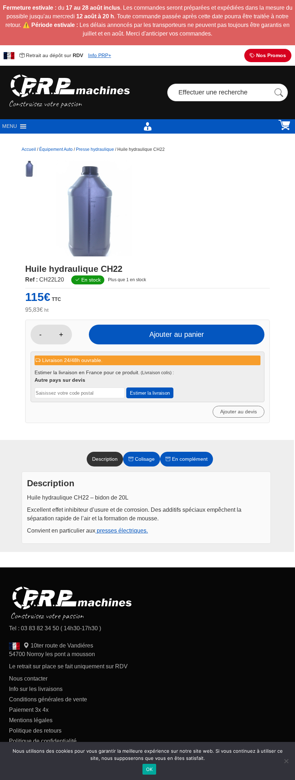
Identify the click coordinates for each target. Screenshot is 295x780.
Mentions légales (31, 720)
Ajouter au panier (176, 334)
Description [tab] (105, 459)
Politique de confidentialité (43, 741)
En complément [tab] (189, 459)
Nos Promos (270, 55)
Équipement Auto (56, 149)
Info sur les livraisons (36, 689)
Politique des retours (36, 731)
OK (149, 769)
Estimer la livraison (150, 393)
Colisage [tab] (144, 459)
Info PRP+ (99, 55)
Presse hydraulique (95, 149)
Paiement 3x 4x (29, 710)
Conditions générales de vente (48, 699)
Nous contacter (28, 678)
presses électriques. (121, 531)
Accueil (29, 149)
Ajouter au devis (238, 411)
